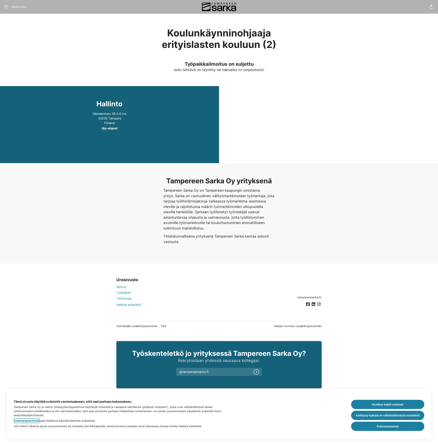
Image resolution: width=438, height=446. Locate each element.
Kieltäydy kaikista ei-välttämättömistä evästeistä (388, 415)
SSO (163, 326)
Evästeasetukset (388, 426)
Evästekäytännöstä (26, 420)
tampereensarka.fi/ (309, 297)
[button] (431, 7)
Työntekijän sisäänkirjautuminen (136, 326)
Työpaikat (123, 292)
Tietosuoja (123, 298)
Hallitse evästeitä (128, 305)
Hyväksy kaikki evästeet (387, 404)
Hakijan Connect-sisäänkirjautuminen (298, 326)
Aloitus (121, 287)
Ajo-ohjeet (110, 128)
